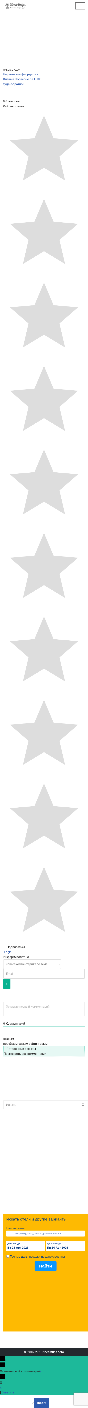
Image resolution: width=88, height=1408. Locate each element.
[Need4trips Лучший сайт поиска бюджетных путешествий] (15, 6)
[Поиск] (83, 1105)
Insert (41, 1403)
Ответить (8, 1392)
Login (7, 952)
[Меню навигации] (80, 5)
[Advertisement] (44, 1161)
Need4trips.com (53, 1352)
